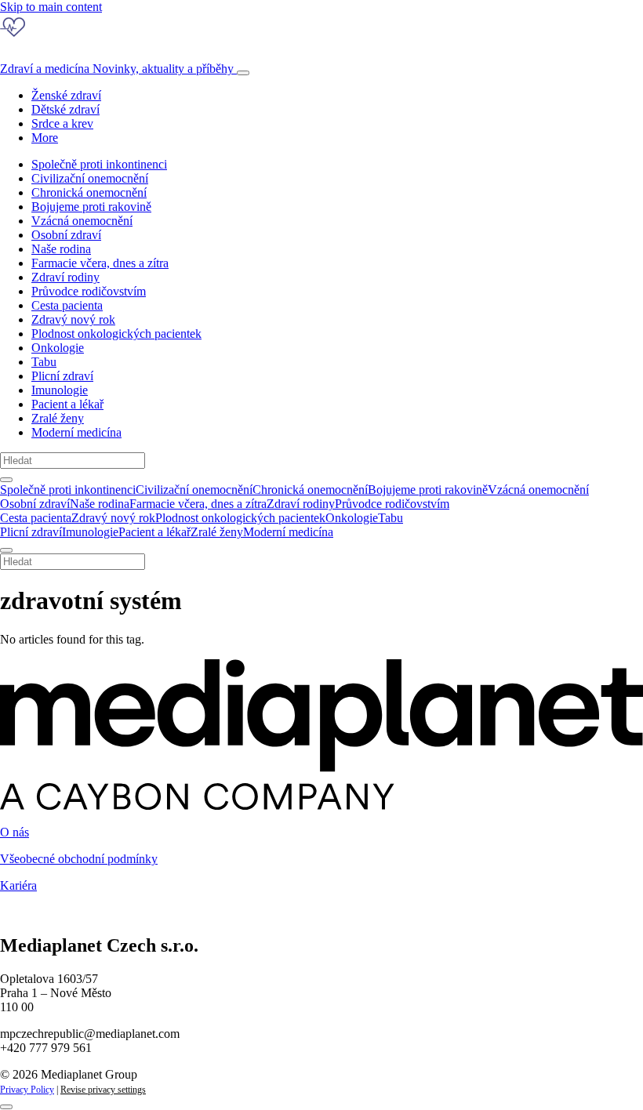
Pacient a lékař (67, 404)
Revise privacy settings (103, 1089)
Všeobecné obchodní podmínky (79, 858)
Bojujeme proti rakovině (91, 206)
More (44, 137)
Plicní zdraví (62, 376)
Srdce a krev (62, 123)
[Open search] (6, 479)
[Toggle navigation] (243, 73)
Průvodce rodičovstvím (88, 291)
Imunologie (59, 390)
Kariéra (18, 885)
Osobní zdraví (66, 234)
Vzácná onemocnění (82, 220)
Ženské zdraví (66, 95)
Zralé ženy (57, 418)
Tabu (43, 361)
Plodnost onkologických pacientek (116, 333)
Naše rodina (61, 249)
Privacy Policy (27, 1089)
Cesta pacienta (67, 305)
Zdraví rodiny (65, 277)
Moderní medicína (76, 432)
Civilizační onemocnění (89, 178)
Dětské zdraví (65, 109)
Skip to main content (51, 6)
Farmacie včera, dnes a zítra (100, 263)
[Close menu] (6, 550)
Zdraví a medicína (117, 68)
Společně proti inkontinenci (99, 164)
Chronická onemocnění (89, 192)
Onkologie (57, 347)
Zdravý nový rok (73, 319)
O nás (14, 832)
